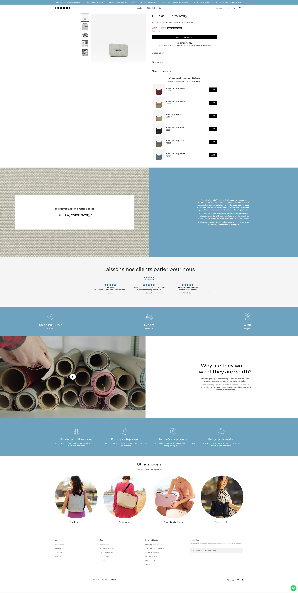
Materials (58, 552)
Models (138, 8)
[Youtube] (238, 580)
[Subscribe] (240, 550)
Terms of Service (152, 552)
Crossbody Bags (173, 522)
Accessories (105, 556)
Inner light (59, 549)
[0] (240, 8)
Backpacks (76, 522)
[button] (89, 291)
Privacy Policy (151, 556)
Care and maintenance (154, 549)
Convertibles (221, 522)
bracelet (103, 560)
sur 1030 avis (149, 279)
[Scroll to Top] (293, 580)
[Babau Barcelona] (62, 8)
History (58, 556)
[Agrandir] (141, 18)
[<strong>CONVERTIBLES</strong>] (222, 497)
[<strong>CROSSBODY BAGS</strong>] (173, 497)
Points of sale (150, 560)
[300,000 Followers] (228, 580)
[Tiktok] (242, 580)
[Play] (73, 377)
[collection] (124, 497)
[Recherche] (229, 8)
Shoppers (124, 522)
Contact (148, 564)
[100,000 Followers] (233, 580)
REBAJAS (151, 8)
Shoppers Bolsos (107, 549)
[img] (149, 277)
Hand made (59, 545)
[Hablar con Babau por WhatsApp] (293, 588)
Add (213, 90)
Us (160, 8)
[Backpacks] (76, 497)
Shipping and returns (153, 545)
